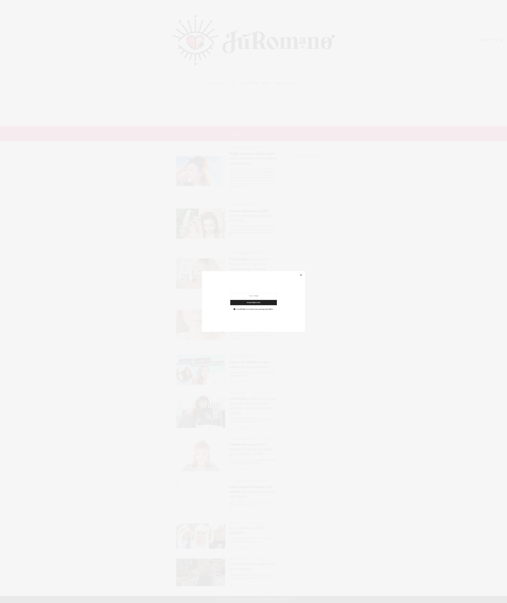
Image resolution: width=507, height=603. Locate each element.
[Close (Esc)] (301, 275)
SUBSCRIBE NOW (253, 302)
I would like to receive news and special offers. (255, 309)
